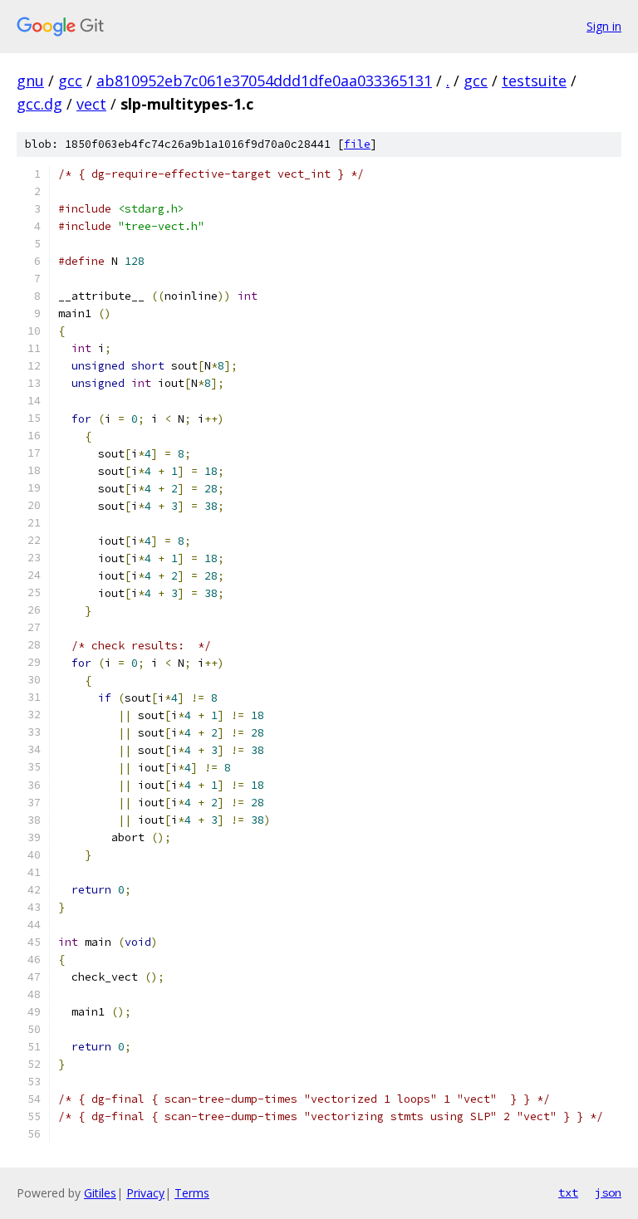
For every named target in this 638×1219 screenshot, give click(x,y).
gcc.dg (39, 104)
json (608, 1192)
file (357, 144)
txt (568, 1192)
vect (91, 104)
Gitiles (100, 1193)
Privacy (145, 1193)
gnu (30, 81)
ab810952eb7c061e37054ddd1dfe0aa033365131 (264, 81)
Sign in (603, 26)
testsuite (534, 81)
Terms (191, 1193)
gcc (70, 81)
